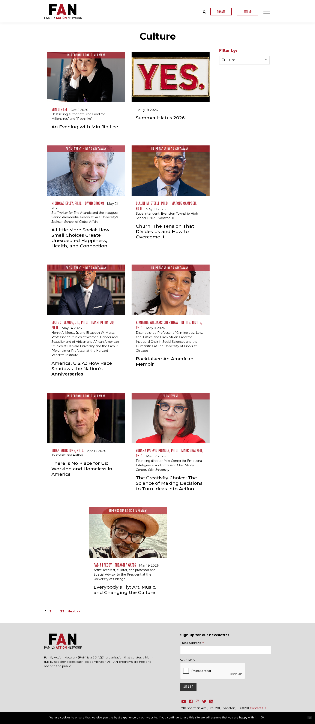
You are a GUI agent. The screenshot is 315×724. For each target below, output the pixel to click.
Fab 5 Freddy (103, 565)
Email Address (192, 643)
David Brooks (94, 203)
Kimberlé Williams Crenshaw (157, 322)
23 (62, 611)
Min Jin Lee (59, 109)
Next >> (74, 611)
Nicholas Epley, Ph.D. (66, 203)
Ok (262, 717)
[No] (310, 717)
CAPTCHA (187, 659)
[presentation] (212, 671)
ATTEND (248, 11)
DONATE (221, 11)
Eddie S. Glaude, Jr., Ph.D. (69, 322)
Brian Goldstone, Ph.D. (67, 450)
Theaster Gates (125, 565)
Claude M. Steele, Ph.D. (152, 203)
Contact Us (258, 708)
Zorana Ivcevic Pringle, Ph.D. (157, 450)
